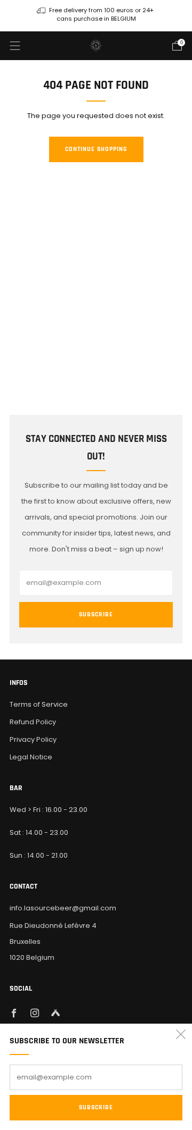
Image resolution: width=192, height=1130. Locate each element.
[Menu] (15, 45)
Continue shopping (96, 149)
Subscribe (96, 1107)
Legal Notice (31, 757)
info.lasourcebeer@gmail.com (63, 908)
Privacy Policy (33, 739)
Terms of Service (39, 704)
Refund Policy (33, 722)
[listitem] (96, 15)
